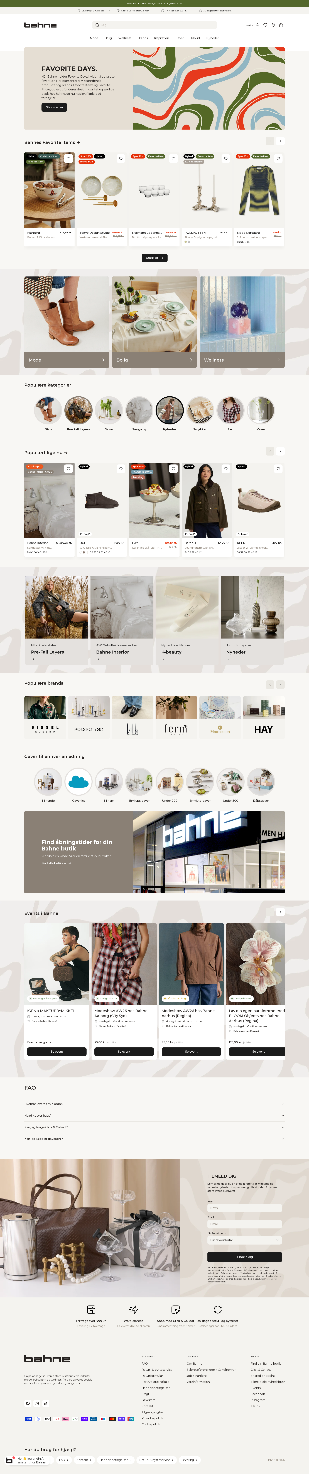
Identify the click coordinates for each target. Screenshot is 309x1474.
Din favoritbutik (216, 1233)
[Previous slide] (270, 141)
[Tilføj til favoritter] (68, 158)
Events (256, 1388)
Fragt (145, 1394)
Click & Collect (261, 1369)
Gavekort (148, 1400)
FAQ (145, 1363)
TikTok (255, 1406)
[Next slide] (280, 141)
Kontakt (147, 1406)
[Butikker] (273, 25)
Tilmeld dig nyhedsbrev (268, 1382)
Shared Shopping (263, 1375)
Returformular (152, 1375)
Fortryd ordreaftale (156, 1382)
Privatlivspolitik (152, 1418)
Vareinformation (198, 1382)
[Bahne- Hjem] (56, 25)
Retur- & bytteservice (157, 1369)
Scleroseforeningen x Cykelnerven (211, 1369)
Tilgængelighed (153, 1412)
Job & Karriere (197, 1375)
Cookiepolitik (151, 1424)
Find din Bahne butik (266, 1363)
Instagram (258, 1400)
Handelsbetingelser (156, 1388)
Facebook (258, 1394)
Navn (210, 1201)
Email (210, 1217)
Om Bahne (194, 1363)
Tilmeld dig (245, 1257)
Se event (57, 1051)
